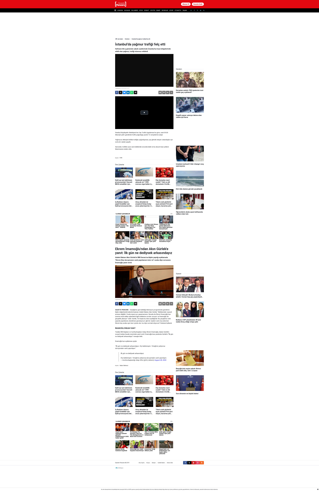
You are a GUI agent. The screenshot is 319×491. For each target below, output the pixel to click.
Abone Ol (185, 4)
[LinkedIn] (128, 92)
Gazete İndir (198, 4)
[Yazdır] (160, 92)
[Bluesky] (124, 92)
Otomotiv (178, 10)
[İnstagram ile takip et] (191, 10)
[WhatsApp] (131, 92)
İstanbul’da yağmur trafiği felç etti (141, 39)
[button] (164, 92)
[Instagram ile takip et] (198, 462)
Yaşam (185, 10)
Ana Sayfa (120, 39)
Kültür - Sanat (155, 10)
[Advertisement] (189, 52)
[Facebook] (116, 92)
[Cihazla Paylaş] (135, 92)
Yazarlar (165, 10)
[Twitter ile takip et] (197, 10)
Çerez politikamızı (174, 489)
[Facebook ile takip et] (194, 10)
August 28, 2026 (160, 360)
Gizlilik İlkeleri (161, 462)
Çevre (171, 10)
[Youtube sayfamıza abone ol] (200, 10)
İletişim (154, 462)
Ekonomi (127, 10)
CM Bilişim (120, 468)
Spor (141, 10)
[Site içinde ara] (203, 10)
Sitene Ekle (170, 462)
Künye (148, 462)
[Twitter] (120, 92)
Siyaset (146, 10)
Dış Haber (134, 10)
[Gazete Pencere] (120, 4)
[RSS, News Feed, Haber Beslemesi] (202, 462)
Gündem (120, 10)
